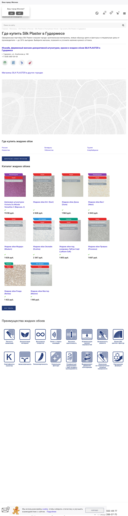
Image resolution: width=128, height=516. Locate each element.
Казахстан (6, 150)
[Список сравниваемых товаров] (104, 14)
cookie (45, 509)
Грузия (90, 148)
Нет (19, 13)
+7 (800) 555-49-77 (107, 511)
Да (11, 13)
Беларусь (48, 148)
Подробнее (51, 512)
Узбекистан (49, 150)
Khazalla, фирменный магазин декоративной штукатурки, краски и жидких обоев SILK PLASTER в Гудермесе (51, 49)
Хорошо (94, 510)
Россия (5, 148)
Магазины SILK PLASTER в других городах (22, 72)
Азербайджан (92, 150)
